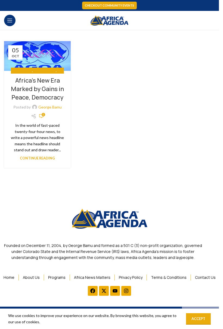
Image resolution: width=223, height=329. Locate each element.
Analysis (25, 70)
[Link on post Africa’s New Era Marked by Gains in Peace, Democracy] (37, 56)
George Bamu (50, 107)
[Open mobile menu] (9, 20)
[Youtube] (115, 291)
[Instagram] (126, 291)
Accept (198, 318)
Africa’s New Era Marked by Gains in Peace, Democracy (37, 88)
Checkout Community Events (109, 5)
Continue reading (37, 158)
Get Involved (44, 70)
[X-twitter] (104, 291)
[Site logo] (110, 20)
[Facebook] (93, 291)
